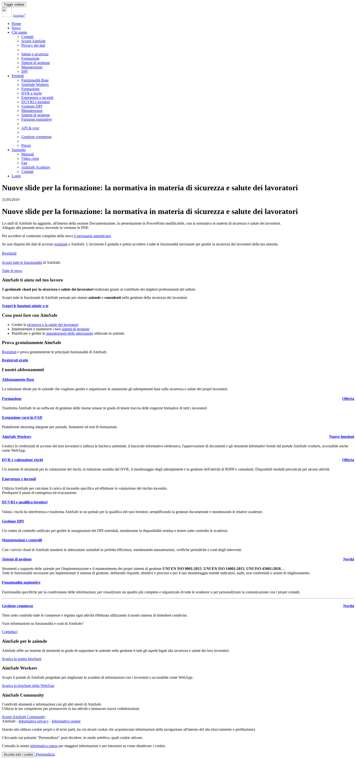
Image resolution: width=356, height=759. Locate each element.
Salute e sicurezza (34, 54)
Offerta (348, 399)
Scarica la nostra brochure (21, 659)
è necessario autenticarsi (92, 236)
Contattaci (9, 632)
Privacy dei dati (33, 45)
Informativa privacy (34, 721)
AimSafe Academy (35, 167)
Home (16, 24)
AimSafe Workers (35, 84)
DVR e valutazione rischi (22, 460)
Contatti (27, 37)
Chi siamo (19, 32)
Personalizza (45, 754)
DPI (24, 71)
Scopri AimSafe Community (23, 717)
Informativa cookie (66, 721)
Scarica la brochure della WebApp (28, 686)
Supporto (19, 150)
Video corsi (30, 158)
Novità (348, 559)
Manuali (27, 154)
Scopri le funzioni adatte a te (25, 306)
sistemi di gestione (75, 329)
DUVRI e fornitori (35, 102)
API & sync (30, 128)
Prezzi (26, 145)
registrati (60, 244)
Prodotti (18, 76)
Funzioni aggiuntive (36, 119)
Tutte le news (12, 271)
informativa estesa (44, 746)
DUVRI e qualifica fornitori (24, 502)
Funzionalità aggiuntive (21, 582)
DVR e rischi (31, 93)
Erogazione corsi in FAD (22, 417)
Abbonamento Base (18, 379)
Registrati (9, 253)
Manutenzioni (31, 67)
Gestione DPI (31, 106)
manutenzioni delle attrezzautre (69, 333)
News (16, 28)
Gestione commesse (36, 137)
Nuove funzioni (341, 437)
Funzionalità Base (35, 80)
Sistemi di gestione (35, 63)
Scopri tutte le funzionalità (22, 262)
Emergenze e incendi (37, 98)
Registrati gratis (15, 360)
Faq (24, 163)
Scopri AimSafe (33, 41)
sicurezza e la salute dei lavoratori (52, 325)
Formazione (30, 58)
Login (16, 176)
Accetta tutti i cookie (18, 754)
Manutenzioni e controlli (22, 540)
